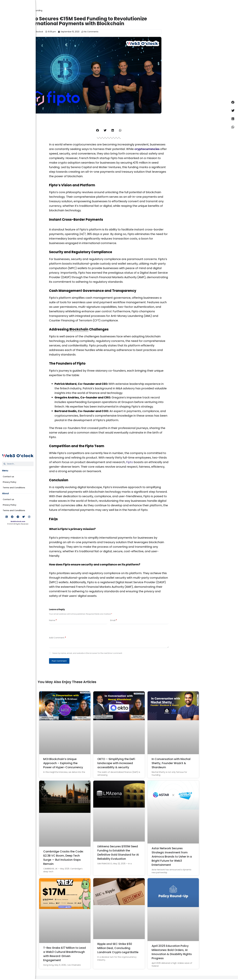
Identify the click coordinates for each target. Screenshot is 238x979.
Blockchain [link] (78, 329)
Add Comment (57, 637)
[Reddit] (12, 516)
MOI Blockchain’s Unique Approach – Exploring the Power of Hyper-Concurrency (63, 763)
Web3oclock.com (18, 521)
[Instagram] (29, 516)
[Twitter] (23, 516)
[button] (97, 130)
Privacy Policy (9, 482)
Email (113, 620)
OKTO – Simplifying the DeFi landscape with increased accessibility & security (116, 763)
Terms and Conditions (14, 487)
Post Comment (59, 661)
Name (53, 620)
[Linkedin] (6, 516)
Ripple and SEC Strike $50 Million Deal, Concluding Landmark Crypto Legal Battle (117, 948)
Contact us (8, 476)
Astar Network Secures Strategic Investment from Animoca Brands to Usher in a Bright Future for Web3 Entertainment (172, 856)
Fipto (129, 462)
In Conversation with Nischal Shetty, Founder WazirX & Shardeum (171, 763)
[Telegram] (17, 516)
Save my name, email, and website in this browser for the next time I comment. (87, 653)
